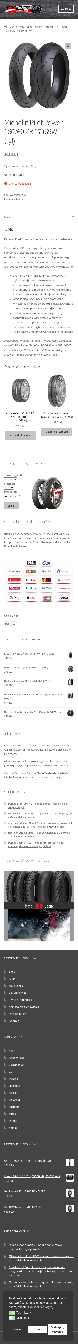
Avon (12, 1050)
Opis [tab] (7, 217)
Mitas (12, 1114)
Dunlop (13, 1079)
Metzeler (14, 1099)
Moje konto (16, 986)
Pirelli (13, 1120)
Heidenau (14, 1085)
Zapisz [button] (38, 1329)
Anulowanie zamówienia (24, 1007)
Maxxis (13, 1092)
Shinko (13, 1127)
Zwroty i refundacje (21, 999)
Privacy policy (17, 1013)
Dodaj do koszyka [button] (20, 435)
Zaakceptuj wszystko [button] (57, 1329)
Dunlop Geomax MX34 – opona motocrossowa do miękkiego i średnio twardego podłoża (35, 844)
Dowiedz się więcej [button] (40, 1307)
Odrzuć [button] (17, 1329)
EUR (15, 623)
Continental (16, 1064)
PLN (7, 623)
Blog (12, 978)
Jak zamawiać (17, 992)
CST (11, 1071)
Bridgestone (16, 1057)
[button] (68, 46)
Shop (29, 26)
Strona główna (16, 26)
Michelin (14, 1106)
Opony (38, 26)
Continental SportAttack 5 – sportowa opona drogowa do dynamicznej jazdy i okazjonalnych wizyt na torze (40, 824)
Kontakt (14, 1021)
